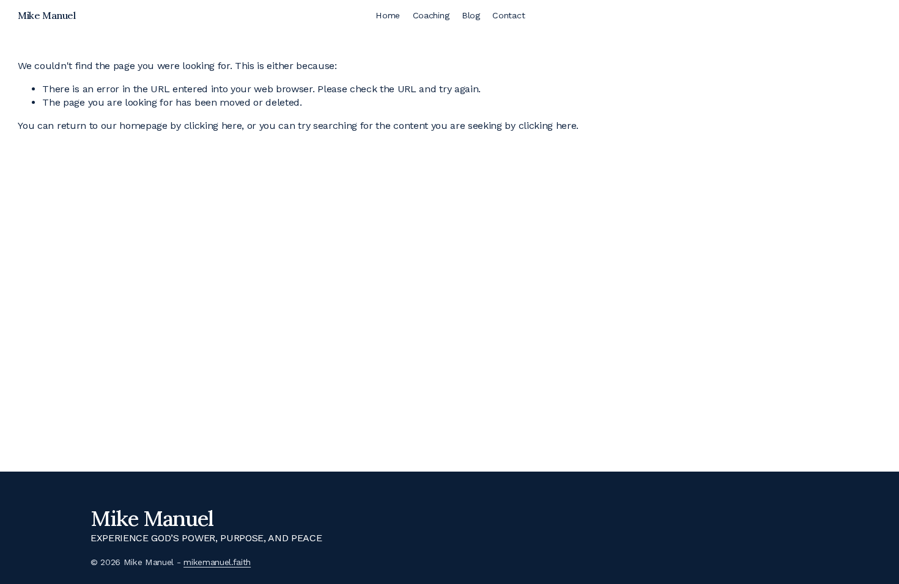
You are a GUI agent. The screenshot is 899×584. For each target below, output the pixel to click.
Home (388, 15)
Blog (471, 15)
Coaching (431, 15)
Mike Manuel (46, 15)
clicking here (213, 125)
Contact (508, 15)
